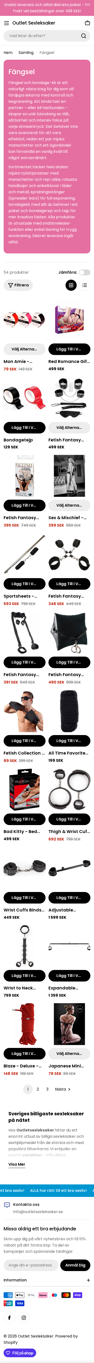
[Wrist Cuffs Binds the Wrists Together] (25, 868)
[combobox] (47, 36)
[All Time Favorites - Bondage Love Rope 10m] (69, 711)
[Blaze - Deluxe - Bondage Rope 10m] (25, 1024)
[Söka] (84, 36)
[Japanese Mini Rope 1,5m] (69, 1024)
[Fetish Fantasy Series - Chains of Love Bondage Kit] (69, 398)
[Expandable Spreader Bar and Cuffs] (69, 946)
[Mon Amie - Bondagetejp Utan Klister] (25, 320)
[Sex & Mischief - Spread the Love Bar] (69, 476)
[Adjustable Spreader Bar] (69, 868)
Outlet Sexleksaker (33, 23)
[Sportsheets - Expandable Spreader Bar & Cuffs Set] (25, 554)
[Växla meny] (6, 23)
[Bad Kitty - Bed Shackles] (25, 790)
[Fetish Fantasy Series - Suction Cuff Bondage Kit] (25, 476)
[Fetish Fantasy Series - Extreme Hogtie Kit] (69, 554)
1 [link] (28, 1089)
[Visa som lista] (84, 285)
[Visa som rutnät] (71, 285)
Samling (26, 52)
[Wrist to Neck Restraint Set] (25, 946)
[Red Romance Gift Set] (69, 320)
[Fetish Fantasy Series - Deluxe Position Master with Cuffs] (69, 633)
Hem (8, 52)
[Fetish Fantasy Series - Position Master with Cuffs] (25, 633)
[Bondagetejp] (25, 398)
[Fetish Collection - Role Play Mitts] (25, 711)
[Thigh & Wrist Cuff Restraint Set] (69, 790)
